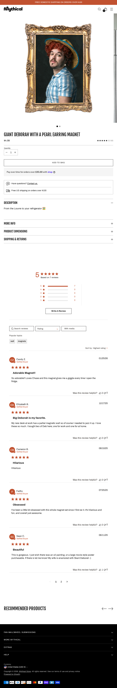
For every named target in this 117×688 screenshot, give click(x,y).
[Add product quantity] (15, 152)
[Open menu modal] (112, 9)
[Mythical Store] (13, 9)
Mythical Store (25, 671)
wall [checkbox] (12, 341)
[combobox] (96, 348)
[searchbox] (21, 328)
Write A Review (58, 311)
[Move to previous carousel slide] (104, 608)
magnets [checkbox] (22, 341)
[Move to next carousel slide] (110, 608)
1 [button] (56, 581)
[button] (58, 68)
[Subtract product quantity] (6, 152)
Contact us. (32, 183)
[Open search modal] (99, 9)
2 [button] (61, 581)
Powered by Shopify (12, 674)
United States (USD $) (16, 667)
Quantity (7, 148)
